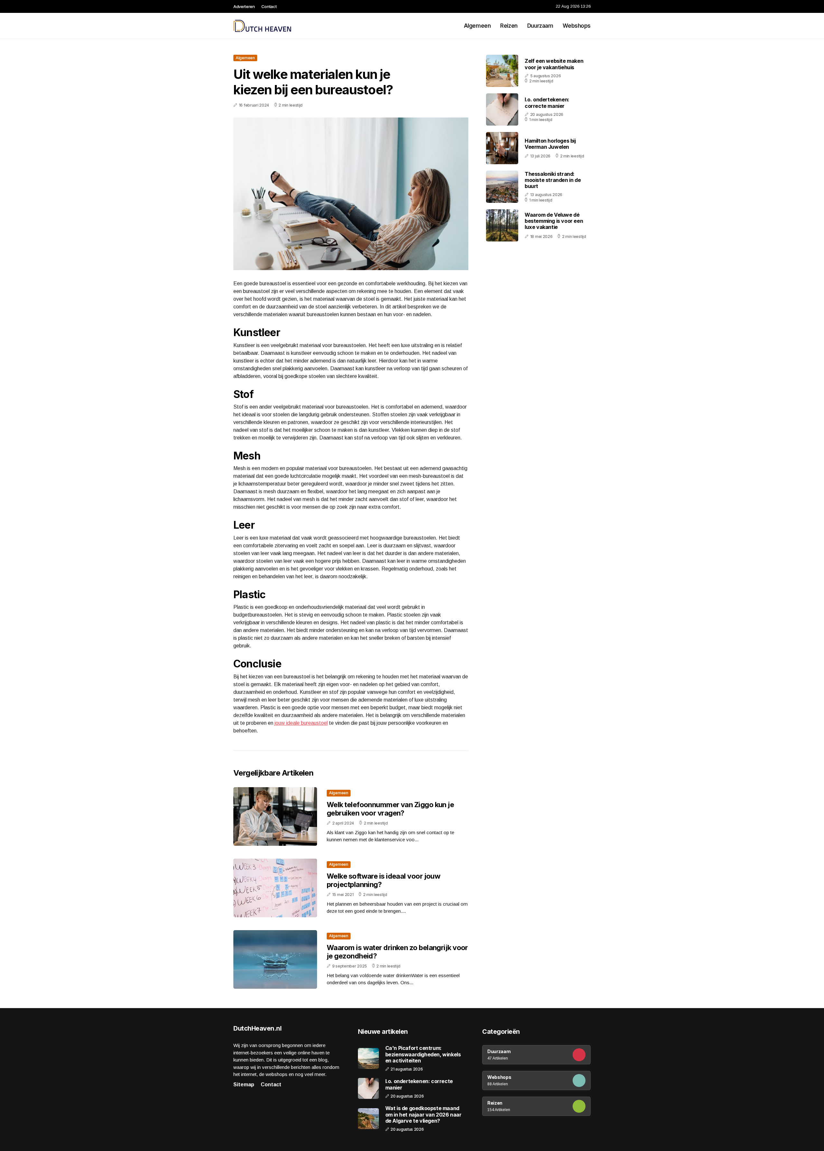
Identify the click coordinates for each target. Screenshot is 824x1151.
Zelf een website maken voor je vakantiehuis (554, 64)
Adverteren (244, 6)
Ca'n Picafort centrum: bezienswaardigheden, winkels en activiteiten (423, 1054)
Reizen (508, 26)
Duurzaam (540, 26)
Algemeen (477, 26)
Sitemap (243, 1084)
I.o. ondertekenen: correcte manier (547, 102)
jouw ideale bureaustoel (301, 723)
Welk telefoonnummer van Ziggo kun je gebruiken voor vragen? (390, 808)
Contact (269, 6)
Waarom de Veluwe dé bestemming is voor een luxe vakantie (554, 221)
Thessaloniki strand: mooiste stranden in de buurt (553, 180)
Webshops (577, 26)
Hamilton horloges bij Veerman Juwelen (550, 143)
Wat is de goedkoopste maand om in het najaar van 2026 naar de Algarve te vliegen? (423, 1114)
